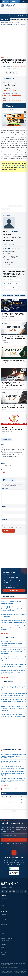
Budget (14, 15)
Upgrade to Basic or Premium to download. (14, 105)
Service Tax (21, 15)
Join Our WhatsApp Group (12, 280)
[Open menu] (25, 5)
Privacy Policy (4, 967)
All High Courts (6, 100)
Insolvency (3, 922)
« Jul (2, 816)
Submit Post (15, 1)
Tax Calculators (5, 940)
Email (4, 513)
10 (2, 805)
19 (10, 808)
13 (13, 805)
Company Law (4, 914)
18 (6, 808)
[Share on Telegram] (17, 72)
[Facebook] (2, 891)
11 (6, 805)
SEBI (2, 917)
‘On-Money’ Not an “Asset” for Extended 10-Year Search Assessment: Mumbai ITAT (13, 659)
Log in (14, 109)
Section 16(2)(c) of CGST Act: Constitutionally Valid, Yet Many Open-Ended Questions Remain (13, 609)
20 (14, 808)
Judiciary (16, 22)
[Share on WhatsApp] (13, 72)
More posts (4, 633)
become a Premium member (11, 165)
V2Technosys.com (5, 964)
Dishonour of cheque (9, 251)
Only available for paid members (12, 90)
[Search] (26, 16)
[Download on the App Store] (14, 873)
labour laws (6, 209)
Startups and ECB (8, 262)
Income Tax (8, 15)
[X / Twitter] (6, 891)
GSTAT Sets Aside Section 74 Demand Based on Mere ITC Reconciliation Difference (13, 628)
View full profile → (8, 244)
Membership (4, 957)
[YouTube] (10, 891)
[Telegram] (25, 891)
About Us (3, 947)
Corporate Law (9, 22)
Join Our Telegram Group (12, 284)
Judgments (4, 936)
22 (21, 808)
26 (10, 811)
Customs (3, 903)
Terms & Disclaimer (13, 967)
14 (17, 805)
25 (6, 811)
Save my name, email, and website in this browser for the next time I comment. (14, 526)
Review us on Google (11, 288)
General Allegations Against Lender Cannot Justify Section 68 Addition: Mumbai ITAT (12, 643)
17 (2, 808)
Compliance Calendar (6, 938)
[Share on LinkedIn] (10, 72)
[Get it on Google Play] (14, 868)
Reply (3, 459)
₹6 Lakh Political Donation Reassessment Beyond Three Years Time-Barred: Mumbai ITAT (14, 651)
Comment (5, 488)
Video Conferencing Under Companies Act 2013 (10, 257)
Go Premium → (14, 590)
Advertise (3, 952)
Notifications (4, 931)
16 (25, 805)
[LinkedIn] (13, 891)
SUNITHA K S (6, 66)
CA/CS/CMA (4, 924)
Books (6, 1)
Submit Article (4, 950)
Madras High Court (16, 100)
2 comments (15, 68)
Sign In (23, 1)
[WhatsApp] (21, 891)
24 (3, 811)
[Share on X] (6, 72)
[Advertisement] (14, 41)
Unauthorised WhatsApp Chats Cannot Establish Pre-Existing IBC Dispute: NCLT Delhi (13, 688)
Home (2, 15)
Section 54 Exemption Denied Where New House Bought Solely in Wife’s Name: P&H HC (13, 701)
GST (2, 900)
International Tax (5, 908)
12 (10, 805)
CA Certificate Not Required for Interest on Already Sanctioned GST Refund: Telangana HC (13, 672)
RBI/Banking (4, 919)
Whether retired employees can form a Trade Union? (13, 61)
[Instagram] (17, 891)
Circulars (3, 933)
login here (21, 167)
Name (4, 506)
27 (14, 811)
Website (4, 519)
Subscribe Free (7, 840)
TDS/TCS (3, 905)
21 (17, 808)
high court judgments (15, 206)
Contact (3, 954)
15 (21, 805)
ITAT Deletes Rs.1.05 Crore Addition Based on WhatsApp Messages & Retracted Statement (14, 708)
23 (25, 808)
